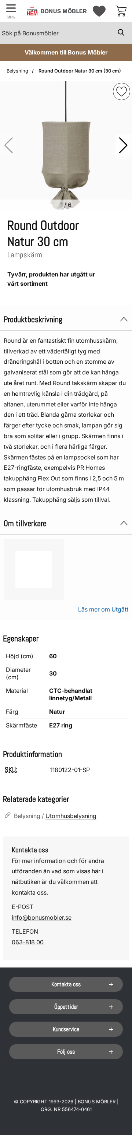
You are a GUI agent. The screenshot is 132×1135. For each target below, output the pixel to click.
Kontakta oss (66, 984)
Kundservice (66, 1029)
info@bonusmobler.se (42, 917)
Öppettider (66, 1007)
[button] (123, 145)
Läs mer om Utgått (103, 609)
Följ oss (66, 1051)
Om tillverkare (25, 523)
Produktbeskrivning (33, 319)
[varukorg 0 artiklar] (121, 11)
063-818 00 (28, 942)
